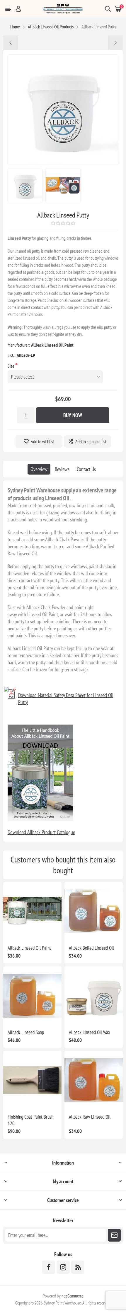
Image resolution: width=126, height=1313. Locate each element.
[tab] (39, 469)
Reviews (62, 469)
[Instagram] (63, 1267)
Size (11, 366)
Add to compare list (90, 441)
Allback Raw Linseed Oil (89, 1117)
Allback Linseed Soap (26, 1032)
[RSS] (77, 1267)
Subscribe (114, 1235)
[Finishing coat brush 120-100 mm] (32, 1080)
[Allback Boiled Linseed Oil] (93, 911)
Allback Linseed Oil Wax (89, 1032)
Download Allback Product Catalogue (41, 832)
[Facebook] (48, 1267)
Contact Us (86, 469)
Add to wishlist (42, 441)
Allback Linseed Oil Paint (52, 345)
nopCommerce (72, 1296)
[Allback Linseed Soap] (115, 42)
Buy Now (72, 415)
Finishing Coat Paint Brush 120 (30, 1120)
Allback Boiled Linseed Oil (91, 948)
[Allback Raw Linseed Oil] (93, 1080)
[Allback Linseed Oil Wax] (10, 42)
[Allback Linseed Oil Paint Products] (32, 911)
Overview (38, 469)
